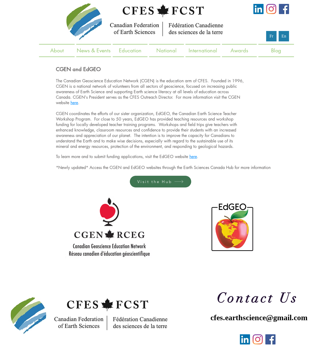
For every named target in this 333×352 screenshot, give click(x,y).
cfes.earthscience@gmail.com (259, 317)
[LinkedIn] (258, 9)
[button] (93, 50)
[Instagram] (271, 9)
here (74, 102)
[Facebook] (284, 9)
